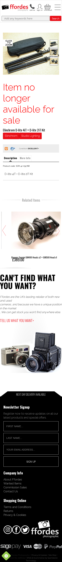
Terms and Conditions (17, 507)
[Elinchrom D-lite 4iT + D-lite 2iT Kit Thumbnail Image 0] (31, 54)
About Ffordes (12, 479)
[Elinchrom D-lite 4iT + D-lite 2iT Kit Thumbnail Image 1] (54, 52)
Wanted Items (12, 483)
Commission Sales (15, 487)
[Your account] (32, 6)
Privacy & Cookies (14, 515)
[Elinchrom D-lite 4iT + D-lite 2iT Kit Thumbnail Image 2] (54, 61)
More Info (25, 158)
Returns (8, 511)
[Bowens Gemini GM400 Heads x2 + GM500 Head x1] (31, 233)
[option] (31, 54)
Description (10, 158)
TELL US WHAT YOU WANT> (17, 320)
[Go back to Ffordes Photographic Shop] (15, 8)
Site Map (52, 555)
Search (55, 18)
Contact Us (10, 491)
